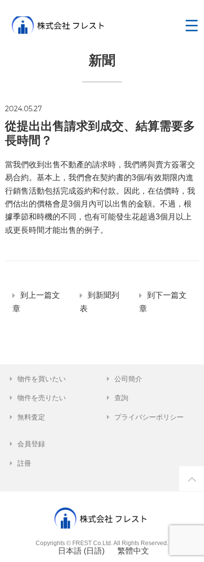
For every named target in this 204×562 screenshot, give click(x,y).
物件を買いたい (41, 379)
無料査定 (31, 417)
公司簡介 (128, 379)
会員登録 (31, 444)
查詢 (121, 398)
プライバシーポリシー (149, 417)
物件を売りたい (41, 398)
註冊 (24, 463)
